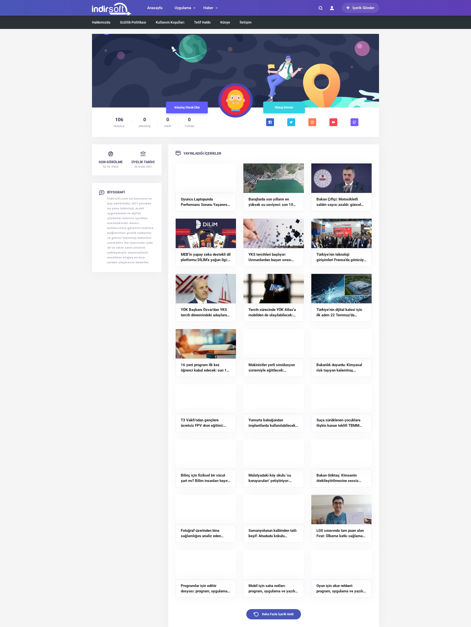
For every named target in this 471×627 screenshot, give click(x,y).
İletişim (245, 22)
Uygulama (183, 8)
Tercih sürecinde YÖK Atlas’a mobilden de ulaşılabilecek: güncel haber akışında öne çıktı (272, 312)
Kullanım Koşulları (170, 22)
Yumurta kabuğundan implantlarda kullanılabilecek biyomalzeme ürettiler (272, 423)
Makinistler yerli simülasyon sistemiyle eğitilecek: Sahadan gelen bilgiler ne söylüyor (272, 368)
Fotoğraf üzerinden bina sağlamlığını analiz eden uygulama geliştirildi (201, 533)
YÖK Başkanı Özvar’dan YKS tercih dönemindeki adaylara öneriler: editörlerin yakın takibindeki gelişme (204, 312)
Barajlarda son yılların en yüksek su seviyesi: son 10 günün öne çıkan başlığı (271, 202)
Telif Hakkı (202, 22)
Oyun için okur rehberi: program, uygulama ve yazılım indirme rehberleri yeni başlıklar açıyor (341, 589)
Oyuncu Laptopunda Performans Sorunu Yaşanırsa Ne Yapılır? (205, 202)
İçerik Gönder (363, 8)
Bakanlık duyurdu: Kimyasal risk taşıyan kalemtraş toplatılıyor (339, 368)
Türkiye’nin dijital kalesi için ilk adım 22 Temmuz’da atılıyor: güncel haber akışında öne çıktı (341, 312)
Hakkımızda (101, 22)
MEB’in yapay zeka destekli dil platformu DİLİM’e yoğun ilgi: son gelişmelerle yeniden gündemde (206, 257)
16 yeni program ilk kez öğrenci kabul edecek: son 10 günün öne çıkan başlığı (205, 368)
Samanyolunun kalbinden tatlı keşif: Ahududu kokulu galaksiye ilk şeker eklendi (273, 533)
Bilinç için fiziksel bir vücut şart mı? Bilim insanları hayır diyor (204, 478)
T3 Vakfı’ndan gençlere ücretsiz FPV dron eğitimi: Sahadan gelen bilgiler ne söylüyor (202, 423)
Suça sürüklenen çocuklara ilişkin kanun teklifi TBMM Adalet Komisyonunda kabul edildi (339, 423)
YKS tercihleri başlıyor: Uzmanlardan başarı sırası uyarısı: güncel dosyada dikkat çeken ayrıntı (273, 257)
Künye (225, 22)
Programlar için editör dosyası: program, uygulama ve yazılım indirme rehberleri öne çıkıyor (204, 589)
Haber (208, 8)
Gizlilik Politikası (133, 22)
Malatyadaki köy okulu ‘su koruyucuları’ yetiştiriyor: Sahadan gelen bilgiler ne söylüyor (270, 478)
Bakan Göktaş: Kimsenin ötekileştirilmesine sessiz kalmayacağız (337, 478)
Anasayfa (154, 8)
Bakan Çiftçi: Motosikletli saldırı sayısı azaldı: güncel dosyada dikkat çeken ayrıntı (339, 202)
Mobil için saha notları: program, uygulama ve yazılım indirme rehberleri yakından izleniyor (273, 589)
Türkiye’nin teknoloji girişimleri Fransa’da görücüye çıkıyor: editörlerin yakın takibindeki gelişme (341, 257)
